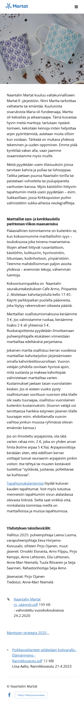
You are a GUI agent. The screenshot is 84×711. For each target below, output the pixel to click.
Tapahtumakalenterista (25, 483)
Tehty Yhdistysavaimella (31, 695)
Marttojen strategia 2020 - (28, 632)
